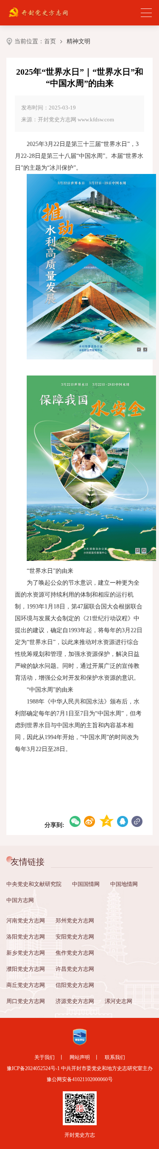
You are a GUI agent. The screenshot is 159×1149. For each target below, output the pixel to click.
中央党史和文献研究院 (33, 884)
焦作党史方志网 (75, 953)
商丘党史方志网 (25, 985)
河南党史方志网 (25, 920)
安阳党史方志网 (75, 936)
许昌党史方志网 (75, 969)
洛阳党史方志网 (25, 936)
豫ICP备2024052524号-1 (33, 1068)
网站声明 (80, 1057)
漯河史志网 (118, 1001)
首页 (50, 41)
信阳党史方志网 (75, 985)
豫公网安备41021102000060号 (80, 1079)
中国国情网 (86, 884)
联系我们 (115, 1057)
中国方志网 (20, 900)
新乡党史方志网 (25, 953)
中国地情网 (124, 884)
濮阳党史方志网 (25, 969)
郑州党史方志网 (75, 920)
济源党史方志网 (75, 1001)
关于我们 (44, 1057)
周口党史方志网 (25, 1001)
